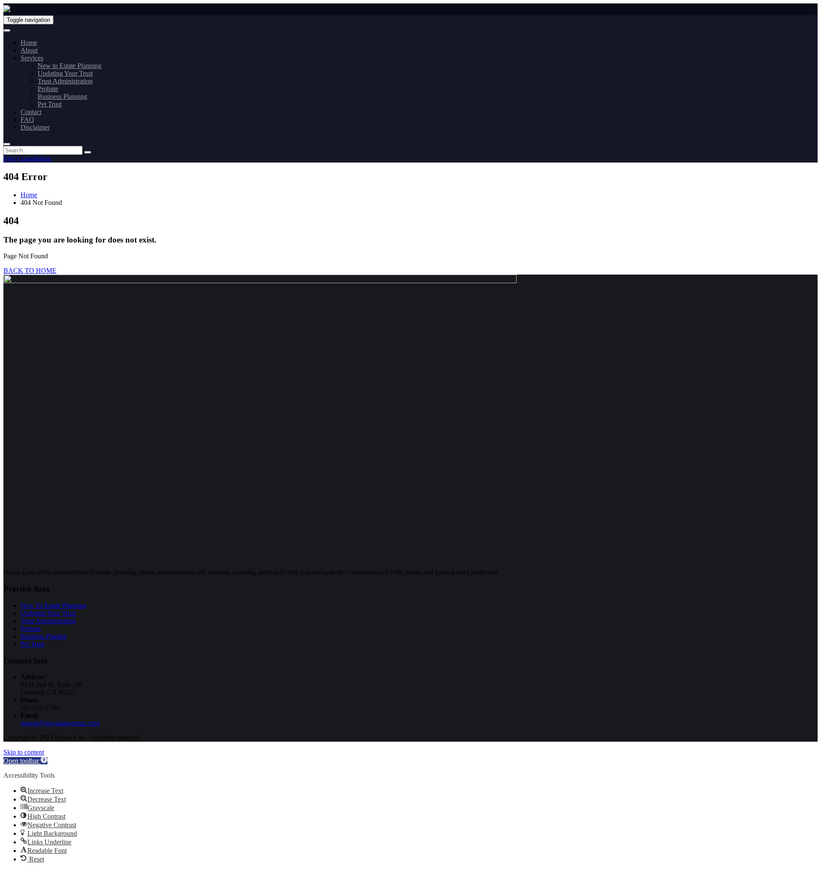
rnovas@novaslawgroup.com (60, 723)
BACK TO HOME (29, 270)
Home (29, 42)
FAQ (27, 119)
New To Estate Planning (53, 605)
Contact (31, 111)
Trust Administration (65, 81)
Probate (48, 88)
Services (32, 58)
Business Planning (62, 96)
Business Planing (44, 636)
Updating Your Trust (65, 73)
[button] (25, 760)
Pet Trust (50, 104)
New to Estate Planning (69, 65)
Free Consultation (27, 158)
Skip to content (23, 752)
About (29, 50)
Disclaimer (35, 127)
